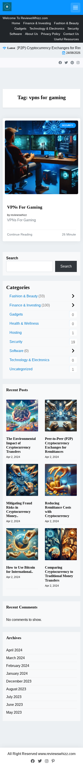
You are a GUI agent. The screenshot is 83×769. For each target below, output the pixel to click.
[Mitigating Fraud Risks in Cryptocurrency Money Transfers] (22, 480)
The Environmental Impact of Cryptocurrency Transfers (21, 445)
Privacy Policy (50, 34)
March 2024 (15, 658)
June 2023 (14, 705)
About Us (31, 34)
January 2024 (17, 673)
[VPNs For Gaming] (41, 157)
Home (16, 23)
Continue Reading (19, 234)
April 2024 (14, 650)
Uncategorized (21, 369)
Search (12, 258)
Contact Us (71, 34)
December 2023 (18, 681)
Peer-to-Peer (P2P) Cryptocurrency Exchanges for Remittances (59, 445)
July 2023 (13, 697)
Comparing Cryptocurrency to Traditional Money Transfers (59, 574)
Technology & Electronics (46, 28)
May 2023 (14, 712)
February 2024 (17, 666)
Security (73, 28)
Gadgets (20, 28)
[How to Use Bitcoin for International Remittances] (22, 544)
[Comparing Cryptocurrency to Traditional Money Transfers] (61, 544)
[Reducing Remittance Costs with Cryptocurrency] (61, 480)
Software (16, 34)
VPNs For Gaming (24, 207)
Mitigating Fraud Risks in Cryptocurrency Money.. (19, 509)
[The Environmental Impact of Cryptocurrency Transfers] (22, 416)
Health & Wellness (24, 323)
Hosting (16, 332)
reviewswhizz (19, 215)
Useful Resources (66, 39)
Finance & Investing (37, 23)
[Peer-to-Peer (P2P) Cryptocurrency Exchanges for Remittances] (61, 416)
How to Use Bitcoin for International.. (20, 570)
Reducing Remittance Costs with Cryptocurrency (58, 509)
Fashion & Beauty (66, 23)
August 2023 (16, 689)
